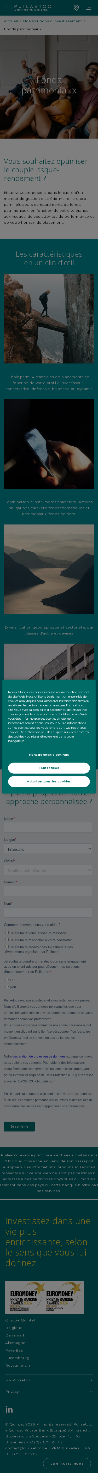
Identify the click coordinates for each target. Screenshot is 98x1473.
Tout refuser (49, 767)
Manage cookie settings (49, 754)
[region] (48, 737)
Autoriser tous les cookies (49, 781)
